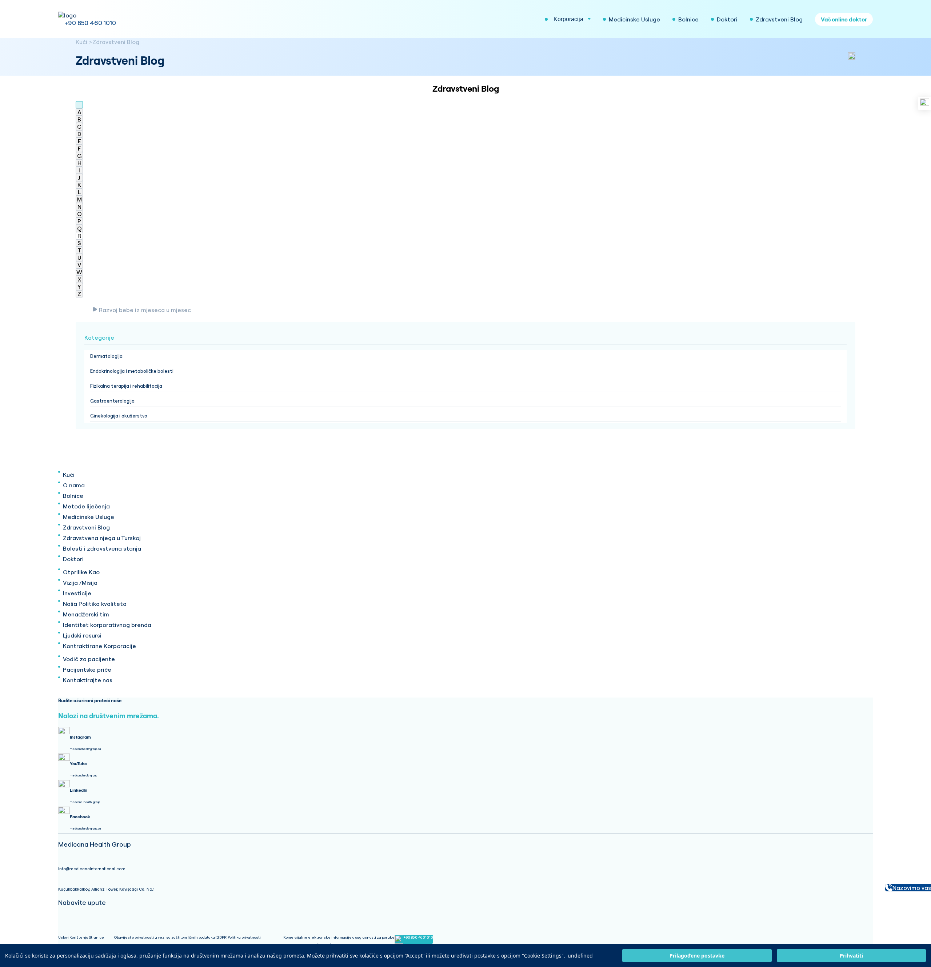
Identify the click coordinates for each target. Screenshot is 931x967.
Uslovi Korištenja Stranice (81, 937)
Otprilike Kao (81, 572)
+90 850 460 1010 (90, 23)
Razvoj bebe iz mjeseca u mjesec (145, 309)
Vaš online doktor (844, 19)
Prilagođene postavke (697, 955)
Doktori (73, 559)
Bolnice (73, 495)
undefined (580, 955)
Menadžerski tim (86, 614)
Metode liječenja (86, 506)
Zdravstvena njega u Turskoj (102, 538)
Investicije (77, 593)
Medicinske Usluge (88, 516)
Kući (81, 41)
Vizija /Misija (80, 582)
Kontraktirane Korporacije (99, 646)
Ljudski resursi (82, 635)
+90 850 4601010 (418, 937)
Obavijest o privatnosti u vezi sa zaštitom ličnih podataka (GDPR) (171, 937)
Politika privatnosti (244, 937)
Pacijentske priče (87, 669)
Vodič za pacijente (89, 659)
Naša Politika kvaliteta (95, 603)
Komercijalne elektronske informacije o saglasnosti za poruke (339, 937)
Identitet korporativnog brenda (107, 624)
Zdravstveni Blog (115, 41)
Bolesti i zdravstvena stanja (102, 548)
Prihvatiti (851, 955)
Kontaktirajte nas (87, 680)
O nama (74, 485)
